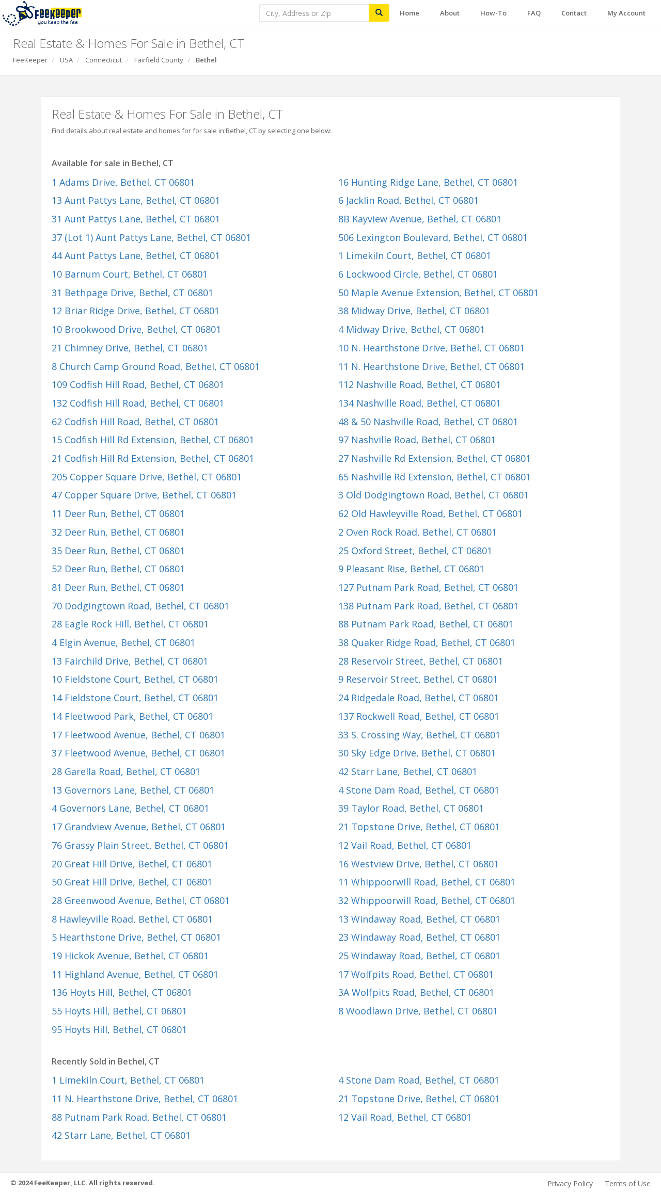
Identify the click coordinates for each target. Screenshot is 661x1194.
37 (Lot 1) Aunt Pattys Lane (151, 237)
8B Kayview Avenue (419, 219)
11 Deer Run (118, 513)
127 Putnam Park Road (428, 587)
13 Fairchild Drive (130, 661)
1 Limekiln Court (414, 255)
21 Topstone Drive (419, 826)
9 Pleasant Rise (411, 568)
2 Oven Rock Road (417, 532)
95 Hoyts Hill (119, 1029)
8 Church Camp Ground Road (156, 366)
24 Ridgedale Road (418, 697)
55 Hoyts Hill (119, 1011)
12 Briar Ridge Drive (135, 310)
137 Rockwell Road (418, 716)
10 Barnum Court (130, 274)
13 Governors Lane (133, 790)
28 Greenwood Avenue (141, 900)
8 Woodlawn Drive (418, 1011)
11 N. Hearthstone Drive (431, 366)
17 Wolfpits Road (416, 974)
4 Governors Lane (130, 808)
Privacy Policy (570, 1183)
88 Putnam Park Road (425, 624)
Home (409, 13)
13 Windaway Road (419, 919)
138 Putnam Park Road (428, 606)
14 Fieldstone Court (135, 697)
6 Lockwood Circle (418, 274)
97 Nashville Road (417, 439)
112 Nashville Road (419, 384)
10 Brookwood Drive (136, 329)
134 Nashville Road (419, 403)
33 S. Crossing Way (419, 735)
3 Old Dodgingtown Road (433, 495)
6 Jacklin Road (408, 200)
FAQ (534, 13)
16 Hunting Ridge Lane (428, 182)
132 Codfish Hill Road (138, 403)
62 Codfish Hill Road (135, 421)
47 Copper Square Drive (144, 495)
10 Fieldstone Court (135, 679)
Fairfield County (158, 59)
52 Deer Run (118, 568)
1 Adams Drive (123, 182)
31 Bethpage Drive (132, 292)
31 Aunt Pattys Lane (136, 219)
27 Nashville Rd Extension (434, 458)
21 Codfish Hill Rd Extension (153, 458)
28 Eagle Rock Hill (130, 624)
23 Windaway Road (419, 937)
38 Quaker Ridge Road (426, 642)
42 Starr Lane (407, 771)
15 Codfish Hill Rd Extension (153, 439)
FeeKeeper (30, 59)
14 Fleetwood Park (132, 716)
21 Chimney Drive (130, 348)
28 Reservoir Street (420, 661)
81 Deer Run (118, 587)
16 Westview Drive (418, 864)
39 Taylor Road (411, 808)
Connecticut (103, 59)
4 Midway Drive (411, 329)
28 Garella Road (126, 771)
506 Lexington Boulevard (433, 237)
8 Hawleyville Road (132, 919)
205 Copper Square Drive (147, 477)
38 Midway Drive (414, 310)
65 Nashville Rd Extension (434, 477)
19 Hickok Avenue (130, 955)
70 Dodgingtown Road (140, 606)
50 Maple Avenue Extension (438, 292)
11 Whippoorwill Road (426, 882)
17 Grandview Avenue (139, 826)
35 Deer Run (118, 550)
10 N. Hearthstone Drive (431, 348)
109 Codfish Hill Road (138, 384)
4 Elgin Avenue (123, 642)
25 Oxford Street (415, 550)
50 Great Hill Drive (132, 882)
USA (66, 59)
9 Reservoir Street (418, 679)
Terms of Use (628, 1183)
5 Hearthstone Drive (136, 937)
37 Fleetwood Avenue (138, 753)
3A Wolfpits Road (416, 992)
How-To (493, 13)
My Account (626, 13)
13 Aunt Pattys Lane (136, 200)
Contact (574, 13)
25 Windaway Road (419, 955)
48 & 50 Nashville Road (428, 421)
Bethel (206, 59)
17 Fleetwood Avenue (138, 735)
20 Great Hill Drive (132, 864)
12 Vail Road (404, 845)
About (450, 13)
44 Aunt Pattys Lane (136, 255)
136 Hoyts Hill (122, 992)
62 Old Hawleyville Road (430, 513)
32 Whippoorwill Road (426, 900)
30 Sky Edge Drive (417, 753)
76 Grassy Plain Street (140, 845)
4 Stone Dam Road (418, 790)
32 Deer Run (118, 532)
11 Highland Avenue (135, 974)
